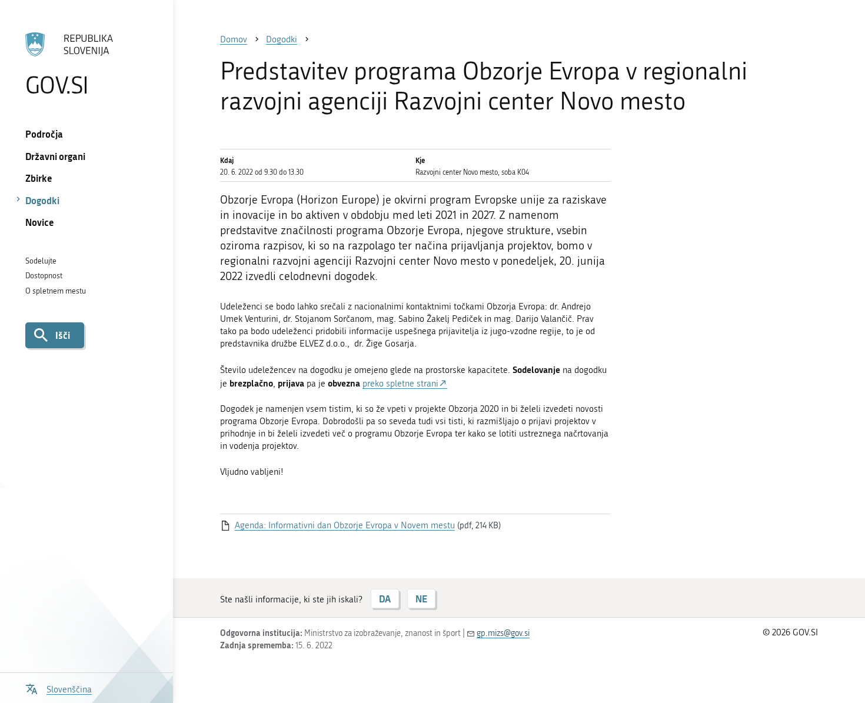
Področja (44, 134)
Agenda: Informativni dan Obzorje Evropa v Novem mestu (345, 525)
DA (385, 598)
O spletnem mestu (55, 290)
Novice (39, 222)
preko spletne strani (400, 383)
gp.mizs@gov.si (503, 633)
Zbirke (38, 178)
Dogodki (42, 200)
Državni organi (55, 156)
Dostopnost (43, 275)
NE (421, 598)
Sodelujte (40, 260)
